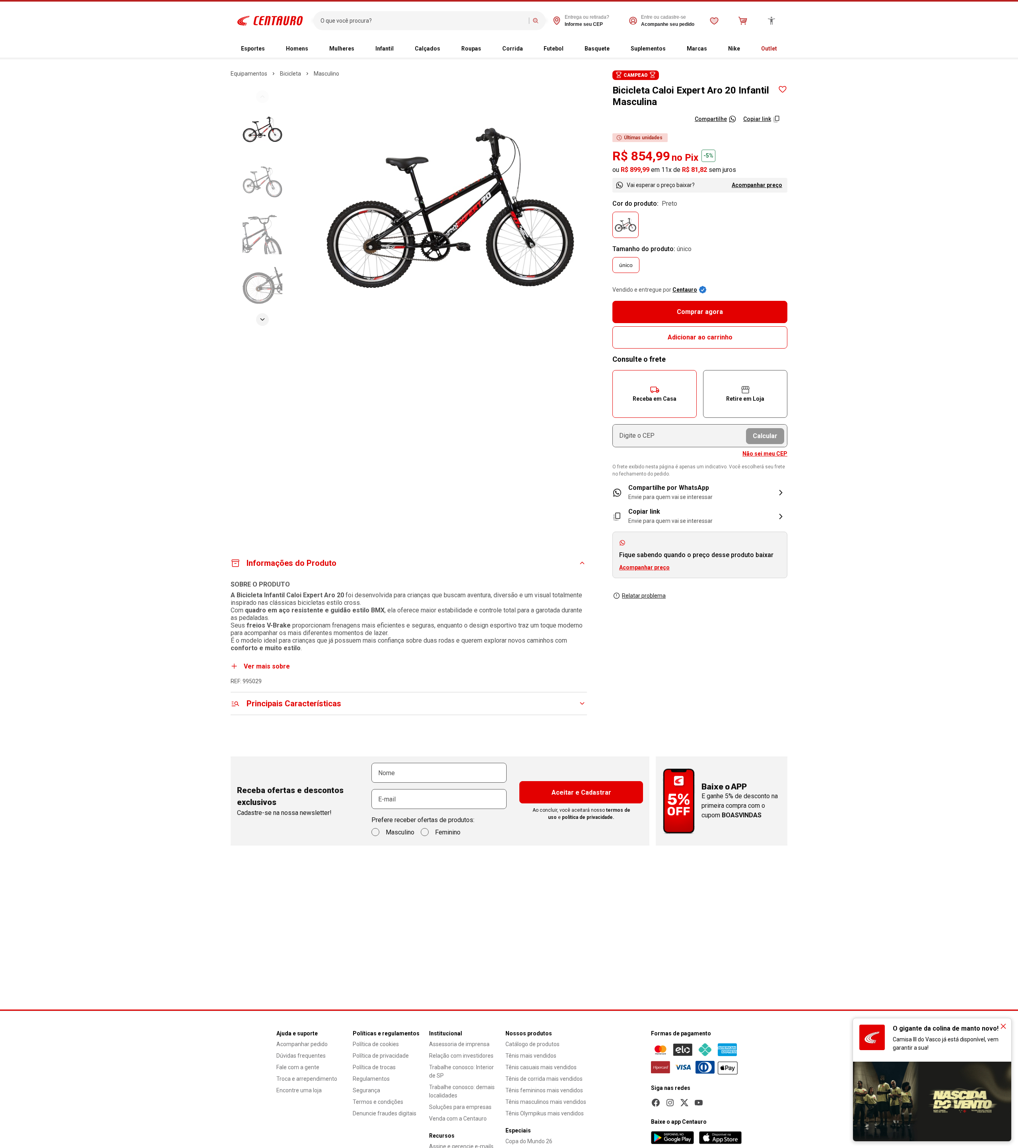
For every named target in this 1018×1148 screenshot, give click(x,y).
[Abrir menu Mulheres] (360, 49)
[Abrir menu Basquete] (616, 49)
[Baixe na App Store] (720, 1137)
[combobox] (423, 20)
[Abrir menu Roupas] (487, 49)
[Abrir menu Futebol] (570, 49)
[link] (699, 492)
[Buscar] (535, 21)
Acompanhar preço (757, 185)
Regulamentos (371, 1079)
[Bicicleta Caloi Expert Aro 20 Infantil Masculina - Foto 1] (262, 129)
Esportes (253, 48)
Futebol (553, 48)
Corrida (512, 48)
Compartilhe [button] (711, 119)
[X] (684, 1102)
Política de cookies (376, 1044)
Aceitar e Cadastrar (581, 792)
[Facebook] (656, 1102)
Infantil (384, 48)
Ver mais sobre (267, 666)
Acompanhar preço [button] (644, 567)
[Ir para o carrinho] (742, 20)
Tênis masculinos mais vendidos (545, 1102)
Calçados (427, 48)
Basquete (597, 48)
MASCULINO (326, 73)
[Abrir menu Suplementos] (672, 49)
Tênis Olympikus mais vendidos (544, 1113)
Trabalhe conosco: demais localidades (462, 1091)
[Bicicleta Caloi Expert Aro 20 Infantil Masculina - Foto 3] (262, 234)
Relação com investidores (461, 1055)
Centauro (684, 290)
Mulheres (341, 48)
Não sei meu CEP (764, 453)
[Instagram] (670, 1102)
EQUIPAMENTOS (249, 73)
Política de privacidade (381, 1055)
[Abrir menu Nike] (746, 49)
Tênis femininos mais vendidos (544, 1090)
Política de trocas (374, 1067)
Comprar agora (700, 312)
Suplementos (648, 48)
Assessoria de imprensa (459, 1044)
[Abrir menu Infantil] (400, 49)
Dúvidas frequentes (301, 1055)
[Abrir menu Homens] (314, 49)
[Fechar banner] (1003, 1026)
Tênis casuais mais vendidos (541, 1067)
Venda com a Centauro (458, 1118)
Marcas (697, 48)
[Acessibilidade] (771, 20)
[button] (654, 394)
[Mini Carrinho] (742, 20)
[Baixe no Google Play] (672, 1137)
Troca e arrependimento (306, 1079)
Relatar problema (644, 596)
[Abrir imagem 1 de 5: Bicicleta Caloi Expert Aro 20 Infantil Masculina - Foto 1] (450, 208)
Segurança (366, 1090)
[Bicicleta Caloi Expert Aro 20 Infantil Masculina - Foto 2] (262, 182)
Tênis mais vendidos (530, 1055)
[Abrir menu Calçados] (446, 49)
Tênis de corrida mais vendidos (544, 1079)
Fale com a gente (297, 1067)
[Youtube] (698, 1102)
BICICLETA (290, 73)
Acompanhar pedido (302, 1044)
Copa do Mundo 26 (528, 1141)
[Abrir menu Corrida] (529, 49)
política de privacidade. (588, 817)
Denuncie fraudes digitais (384, 1113)
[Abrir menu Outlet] (783, 49)
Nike (734, 48)
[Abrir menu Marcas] (713, 49)
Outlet (769, 48)
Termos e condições (378, 1102)
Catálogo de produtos (532, 1044)
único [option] (626, 265)
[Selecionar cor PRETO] (625, 225)
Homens (297, 48)
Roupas (471, 48)
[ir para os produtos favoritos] (714, 20)
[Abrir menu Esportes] (271, 49)
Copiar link (757, 119)
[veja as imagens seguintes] (262, 319)
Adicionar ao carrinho (700, 337)
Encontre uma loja (299, 1090)
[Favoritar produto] (782, 89)
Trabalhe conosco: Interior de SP (461, 1071)
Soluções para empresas (460, 1107)
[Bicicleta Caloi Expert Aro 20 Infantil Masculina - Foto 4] (262, 287)
